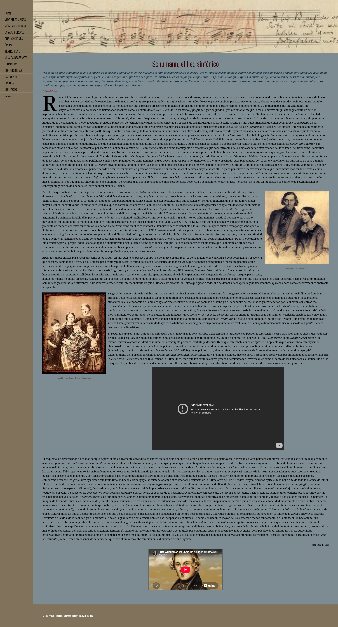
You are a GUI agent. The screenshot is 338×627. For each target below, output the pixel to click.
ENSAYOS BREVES (14, 32)
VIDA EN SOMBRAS (15, 19)
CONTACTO (11, 89)
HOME (8, 13)
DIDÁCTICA (11, 64)
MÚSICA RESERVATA (16, 57)
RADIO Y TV (11, 76)
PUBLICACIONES (14, 38)
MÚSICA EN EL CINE (16, 25)
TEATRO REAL (12, 51)
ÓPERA (8, 44)
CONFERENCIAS (13, 70)
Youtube (11, 96)
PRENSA (9, 83)
